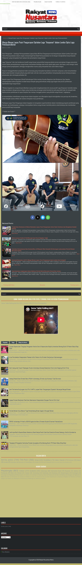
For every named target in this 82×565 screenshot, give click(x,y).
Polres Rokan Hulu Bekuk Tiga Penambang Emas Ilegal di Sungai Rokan (31, 411)
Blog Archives (23, 342)
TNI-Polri (24, 459)
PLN (42, 462)
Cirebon (21, 471)
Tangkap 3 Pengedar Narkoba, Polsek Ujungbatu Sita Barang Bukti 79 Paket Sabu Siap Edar (37, 443)
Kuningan (75, 473)
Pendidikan (47, 460)
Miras (55, 462)
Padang (50, 475)
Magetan (66, 476)
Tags (13, 342)
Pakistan (9, 478)
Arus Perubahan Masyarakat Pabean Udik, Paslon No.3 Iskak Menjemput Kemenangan (35, 357)
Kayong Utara (42, 475)
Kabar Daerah (59, 460)
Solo (43, 478)
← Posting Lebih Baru (8, 285)
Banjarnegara (65, 473)
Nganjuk (76, 475)
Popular (5, 342)
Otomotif (48, 462)
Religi (37, 460)
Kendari (57, 475)
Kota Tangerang (51, 476)
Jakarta (76, 471)
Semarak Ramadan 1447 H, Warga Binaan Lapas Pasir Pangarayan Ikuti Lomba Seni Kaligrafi (39, 260)
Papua (2, 476)
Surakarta (33, 471)
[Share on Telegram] (43, 217)
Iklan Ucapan (48, 2)
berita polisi (7, 459)
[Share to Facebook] (32, 217)
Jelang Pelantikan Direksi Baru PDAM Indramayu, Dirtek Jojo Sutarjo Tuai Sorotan (35, 379)
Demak (19, 473)
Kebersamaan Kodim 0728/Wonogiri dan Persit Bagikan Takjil (30, 238)
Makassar (72, 476)
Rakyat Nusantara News (46, 560)
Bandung (54, 473)
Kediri (8, 476)
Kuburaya (3, 475)
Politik (60, 462)
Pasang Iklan (37, 2)
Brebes (27, 476)
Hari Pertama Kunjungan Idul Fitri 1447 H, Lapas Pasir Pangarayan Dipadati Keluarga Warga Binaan (40, 389)
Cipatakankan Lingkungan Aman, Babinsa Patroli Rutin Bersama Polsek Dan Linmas (36, 271)
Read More (15, 233)
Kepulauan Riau (41, 476)
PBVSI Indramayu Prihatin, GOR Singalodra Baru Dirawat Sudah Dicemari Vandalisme (35, 421)
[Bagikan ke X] (38, 217)
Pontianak (4, 473)
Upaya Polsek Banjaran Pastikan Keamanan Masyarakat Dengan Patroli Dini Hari (34, 400)
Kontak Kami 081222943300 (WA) (21, 2)
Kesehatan (29, 462)
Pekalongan (16, 478)
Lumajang (59, 476)
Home (4, 38)
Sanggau (69, 475)
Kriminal (70, 460)
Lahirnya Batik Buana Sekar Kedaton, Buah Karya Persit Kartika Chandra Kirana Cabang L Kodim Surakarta (42, 432)
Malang (63, 475)
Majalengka (6, 470)
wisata (6, 462)
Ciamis (27, 475)
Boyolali (67, 471)
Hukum (79, 460)
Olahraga (13, 462)
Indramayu (44, 471)
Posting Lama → (75, 285)
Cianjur (27, 473)
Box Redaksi (5, 2)
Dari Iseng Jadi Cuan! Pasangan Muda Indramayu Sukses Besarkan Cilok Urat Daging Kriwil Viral (39, 368)
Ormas (37, 462)
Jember (33, 476)
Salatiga (22, 476)
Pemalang (23, 478)
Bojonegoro (20, 475)
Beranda (42, 285)
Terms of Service (60, 2)
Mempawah (15, 476)
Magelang (12, 475)
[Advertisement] (41, 496)
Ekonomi (21, 462)
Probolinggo (31, 478)
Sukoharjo (45, 473)
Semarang (36, 473)
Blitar (12, 473)
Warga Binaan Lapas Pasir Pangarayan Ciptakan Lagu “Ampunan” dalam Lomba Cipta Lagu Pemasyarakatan (38, 43)
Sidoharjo (37, 478)
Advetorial (67, 462)
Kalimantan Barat (56, 471)
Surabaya (34, 475)
